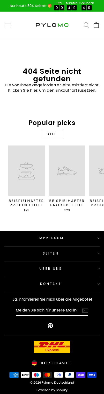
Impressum (51, 238)
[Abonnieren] (85, 310)
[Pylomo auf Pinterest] (50, 325)
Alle (52, 134)
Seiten (51, 253)
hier (33, 90)
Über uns (50, 268)
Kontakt (51, 284)
